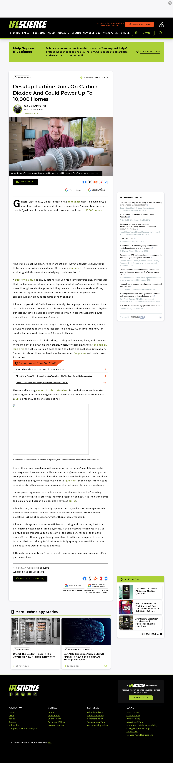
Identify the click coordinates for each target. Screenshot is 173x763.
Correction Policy (95, 715)
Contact (52, 712)
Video (51, 32)
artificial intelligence (79, 649)
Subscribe (14, 725)
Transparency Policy (96, 722)
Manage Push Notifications (140, 735)
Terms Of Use (133, 712)
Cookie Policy (133, 715)
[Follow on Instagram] (23, 694)
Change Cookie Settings (138, 728)
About (12, 718)
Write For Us (54, 715)
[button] (160, 33)
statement (75, 268)
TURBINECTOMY (127, 238)
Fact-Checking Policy (97, 725)
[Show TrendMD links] (160, 317)
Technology (23, 77)
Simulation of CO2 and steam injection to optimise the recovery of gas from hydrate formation (141, 256)
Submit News (54, 718)
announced (74, 201)
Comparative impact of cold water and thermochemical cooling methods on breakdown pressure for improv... (138, 226)
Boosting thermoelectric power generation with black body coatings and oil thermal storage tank (140, 295)
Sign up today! (140, 697)
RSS (49, 742)
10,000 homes (94, 210)
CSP (16, 398)
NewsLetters (91, 32)
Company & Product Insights (23, 728)
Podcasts (63, 32)
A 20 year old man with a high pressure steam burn (139, 306)
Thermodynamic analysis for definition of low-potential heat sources (141, 285)
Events (76, 32)
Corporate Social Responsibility (142, 725)
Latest (26, 32)
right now (70, 480)
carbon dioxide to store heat (52, 390)
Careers (12, 722)
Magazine (111, 32)
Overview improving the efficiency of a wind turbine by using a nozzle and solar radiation (141, 203)
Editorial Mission (95, 712)
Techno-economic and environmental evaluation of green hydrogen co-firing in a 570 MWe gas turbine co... (139, 272)
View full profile (31, 113)
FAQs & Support (56, 725)
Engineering (23, 649)
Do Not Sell (132, 731)
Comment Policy (95, 718)
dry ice (72, 500)
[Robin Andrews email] (44, 106)
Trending (39, 32)
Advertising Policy (135, 722)
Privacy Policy (133, 718)
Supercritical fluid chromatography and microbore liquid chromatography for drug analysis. (139, 247)
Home (11, 712)
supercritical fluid (25, 279)
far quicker (80, 353)
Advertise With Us (56, 722)
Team (11, 715)
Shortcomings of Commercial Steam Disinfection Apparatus (139, 215)
